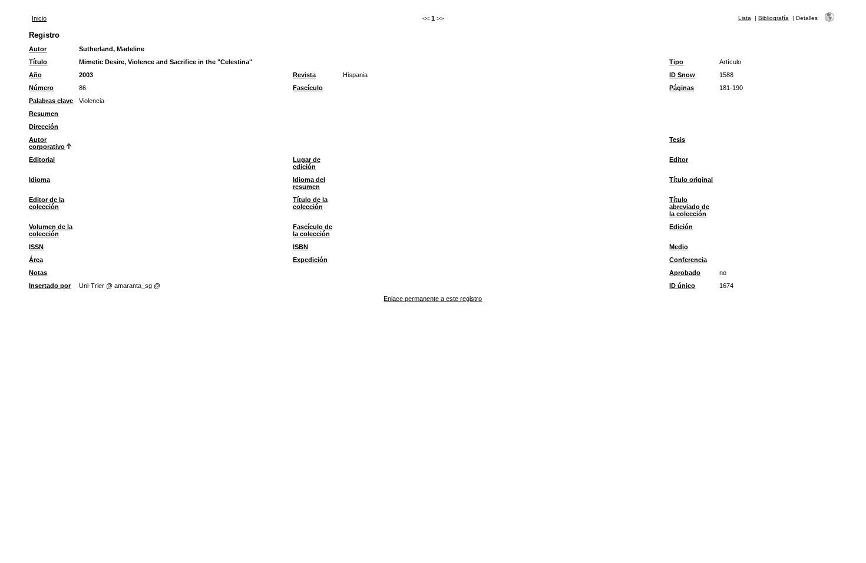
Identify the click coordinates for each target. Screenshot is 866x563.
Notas (38, 272)
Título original (691, 179)
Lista (744, 18)
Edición (681, 226)
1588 (726, 74)
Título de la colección (310, 203)
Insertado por (50, 285)
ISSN (36, 246)
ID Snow (682, 74)
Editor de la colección (46, 203)
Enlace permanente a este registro (433, 298)
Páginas (681, 87)
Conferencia (688, 259)
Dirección (43, 126)
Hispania (355, 74)
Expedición (310, 259)
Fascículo (308, 87)
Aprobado (684, 272)
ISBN (300, 246)
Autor (38, 48)
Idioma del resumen (309, 183)
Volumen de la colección (50, 230)
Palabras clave (51, 100)
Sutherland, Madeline (111, 48)
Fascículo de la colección (312, 230)
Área (36, 259)
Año (35, 74)
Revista (304, 74)
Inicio (39, 18)
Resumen (43, 113)
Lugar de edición (306, 163)
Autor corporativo (47, 143)
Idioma (39, 179)
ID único (682, 285)
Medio (678, 246)
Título (38, 61)
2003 (86, 74)
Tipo (676, 61)
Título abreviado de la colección (689, 206)
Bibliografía (773, 18)
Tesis (677, 139)
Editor (678, 159)
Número (41, 87)
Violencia (91, 100)
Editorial (42, 159)
